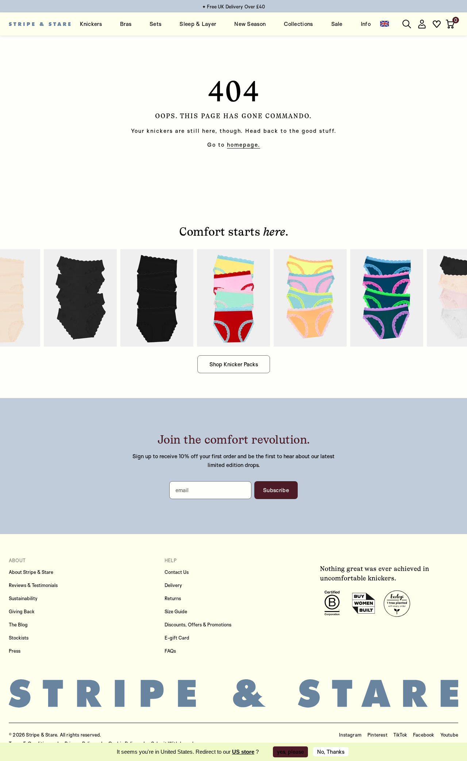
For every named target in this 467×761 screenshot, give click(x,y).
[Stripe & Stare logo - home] (40, 24)
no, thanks (330, 751)
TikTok (400, 735)
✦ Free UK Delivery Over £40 (233, 6)
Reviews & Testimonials (33, 585)
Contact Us (177, 572)
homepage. (243, 144)
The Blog (18, 624)
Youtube (449, 735)
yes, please (290, 751)
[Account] (421, 24)
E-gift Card (177, 638)
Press (14, 651)
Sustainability (23, 598)
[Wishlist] (436, 24)
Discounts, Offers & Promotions (198, 624)
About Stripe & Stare (31, 572)
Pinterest (377, 735)
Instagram (350, 735)
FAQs (170, 651)
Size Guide (176, 611)
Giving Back (22, 611)
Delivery (173, 585)
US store (243, 752)
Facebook (424, 735)
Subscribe (276, 490)
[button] (451, 24)
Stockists (18, 638)
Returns (173, 598)
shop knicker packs (233, 364)
